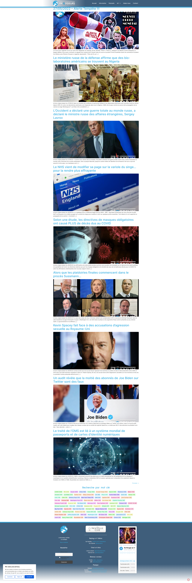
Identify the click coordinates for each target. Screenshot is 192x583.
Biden (131, 491)
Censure (123, 503)
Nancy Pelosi (67, 517)
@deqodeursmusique (98, 568)
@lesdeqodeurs (99, 552)
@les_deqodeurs (98, 560)
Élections (122, 491)
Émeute (111, 509)
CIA (97, 494)
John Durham (126, 497)
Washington (92, 514)
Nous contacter (64, 542)
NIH (113, 506)
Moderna (88, 506)
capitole (106, 497)
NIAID (112, 514)
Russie (74, 491)
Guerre (120, 509)
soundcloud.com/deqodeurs (99, 572)
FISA (127, 511)
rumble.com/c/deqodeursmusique (98, 570)
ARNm (97, 500)
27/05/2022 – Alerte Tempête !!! (76, 8)
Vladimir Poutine (119, 500)
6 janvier (72, 503)
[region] (19, 572)
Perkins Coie (80, 511)
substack (114, 503)
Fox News (82, 503)
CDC (57, 497)
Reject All (19, 576)
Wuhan (131, 494)
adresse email (63, 552)
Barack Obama (101, 509)
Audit (58, 517)
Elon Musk (106, 500)
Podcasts (111, 3)
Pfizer (105, 494)
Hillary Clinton (88, 494)
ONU (83, 514)
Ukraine (58, 494)
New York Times (87, 497)
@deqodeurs (99, 543)
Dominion (129, 509)
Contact (135, 3)
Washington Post (76, 500)
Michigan (126, 517)
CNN (64, 497)
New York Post (78, 509)
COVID (58, 491)
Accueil (94, 3)
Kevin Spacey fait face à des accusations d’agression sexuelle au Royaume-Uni (91, 327)
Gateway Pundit (61, 503)
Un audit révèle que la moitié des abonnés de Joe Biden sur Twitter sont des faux (95, 379)
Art (118, 3)
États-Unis (88, 500)
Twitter (77, 494)
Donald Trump (101, 491)
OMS (97, 497)
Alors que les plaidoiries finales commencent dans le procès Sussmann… (91, 274)
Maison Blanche (123, 506)
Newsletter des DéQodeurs (65, 558)
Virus (111, 511)
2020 (124, 494)
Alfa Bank (90, 509)
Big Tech (58, 509)
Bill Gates (103, 514)
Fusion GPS (91, 511)
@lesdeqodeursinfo (100, 551)
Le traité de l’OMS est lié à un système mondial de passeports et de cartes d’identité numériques (89, 432)
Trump (91, 491)
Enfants (105, 506)
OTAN (80, 506)
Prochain (135, 483)
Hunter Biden (114, 494)
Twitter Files (102, 511)
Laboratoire (121, 514)
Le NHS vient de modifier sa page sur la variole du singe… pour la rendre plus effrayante (94, 168)
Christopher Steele (105, 517)
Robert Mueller (60, 514)
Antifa (58, 511)
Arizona (65, 500)
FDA (57, 500)
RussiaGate (78, 517)
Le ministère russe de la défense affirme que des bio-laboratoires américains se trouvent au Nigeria (91, 59)
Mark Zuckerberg (91, 517)
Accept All (29, 576)
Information (102, 3)
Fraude (97, 506)
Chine (82, 491)
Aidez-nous (126, 3)
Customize (9, 576)
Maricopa (92, 503)
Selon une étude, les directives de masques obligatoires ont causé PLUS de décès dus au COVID (93, 221)
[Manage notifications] (188, 580)
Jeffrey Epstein (73, 514)
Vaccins (67, 509)
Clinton (117, 517)
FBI (66, 491)
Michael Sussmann (61, 506)
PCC (72, 506)
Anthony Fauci (74, 497)
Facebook (115, 497)
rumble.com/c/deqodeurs (99, 541)
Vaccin (112, 491)
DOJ (129, 514)
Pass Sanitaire (102, 503)
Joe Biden (68, 494)
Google (119, 511)
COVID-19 (132, 503)
